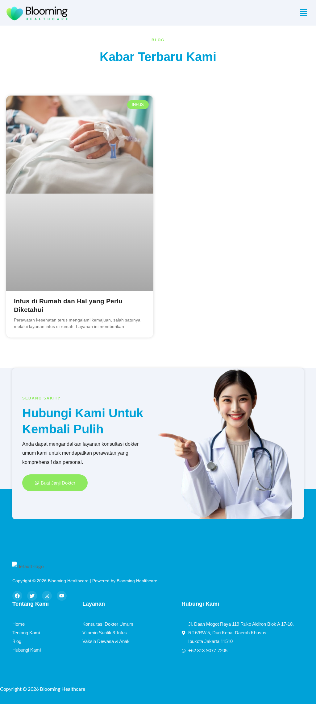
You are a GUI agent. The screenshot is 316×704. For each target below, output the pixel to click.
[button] (303, 12)
